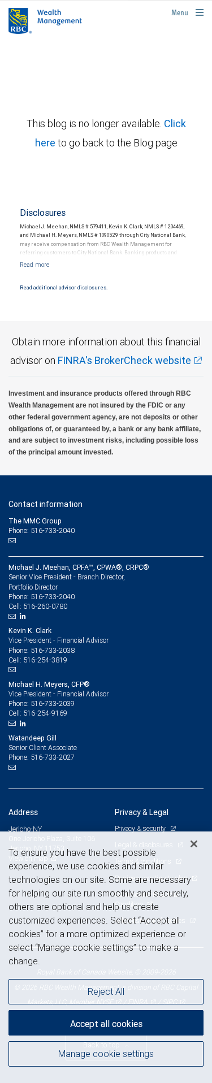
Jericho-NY (25, 829)
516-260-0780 (45, 606)
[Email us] (13, 540)
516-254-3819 (45, 660)
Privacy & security (141, 828)
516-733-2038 (53, 650)
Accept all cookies (106, 1023)
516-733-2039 (53, 703)
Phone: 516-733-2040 (41, 530)
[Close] (193, 843)
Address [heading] (23, 812)
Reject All (106, 991)
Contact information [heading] (45, 504)
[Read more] (34, 264)
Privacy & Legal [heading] (141, 812)
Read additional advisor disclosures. (63, 287)
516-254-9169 (45, 713)
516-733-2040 (53, 596)
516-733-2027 (53, 757)
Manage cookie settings (106, 1053)
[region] (106, 957)
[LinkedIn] (24, 616)
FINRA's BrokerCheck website (124, 360)
